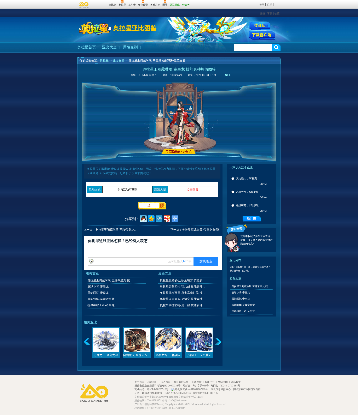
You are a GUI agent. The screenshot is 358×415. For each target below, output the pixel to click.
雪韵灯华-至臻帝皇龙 (101, 299)
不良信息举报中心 (221, 389)
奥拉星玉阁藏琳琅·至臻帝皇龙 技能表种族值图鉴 (110, 280)
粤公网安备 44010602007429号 (191, 389)
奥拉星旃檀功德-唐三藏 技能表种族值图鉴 (183, 305)
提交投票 (251, 219)
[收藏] (259, 26)
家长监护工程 (181, 381)
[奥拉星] (95, 28)
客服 (269, 13)
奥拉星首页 (86, 47)
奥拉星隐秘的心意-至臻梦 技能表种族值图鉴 (183, 280)
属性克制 (130, 47)
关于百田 (139, 381)
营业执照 (139, 389)
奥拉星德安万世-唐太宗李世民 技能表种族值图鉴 (183, 292)
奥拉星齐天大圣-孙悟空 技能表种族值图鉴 (183, 299)
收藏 (277, 13)
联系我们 (152, 381)
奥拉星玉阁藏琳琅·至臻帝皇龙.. (115, 229)
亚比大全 (109, 47)
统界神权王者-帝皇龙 (101, 305)
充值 (262, 13)
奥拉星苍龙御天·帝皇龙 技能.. (201, 229)
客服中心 (210, 381)
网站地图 (223, 381)
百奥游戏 (83, 4)
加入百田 (166, 381)
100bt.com (176, 75)
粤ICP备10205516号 (158, 389)
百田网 (99, 4)
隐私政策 (236, 381)
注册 (269, 4)
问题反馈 (197, 381)
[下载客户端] (262, 35)
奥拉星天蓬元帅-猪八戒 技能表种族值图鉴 (183, 286)
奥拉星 (104, 60)
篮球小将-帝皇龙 (98, 286)
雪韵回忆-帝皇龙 (98, 292)
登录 (261, 4)
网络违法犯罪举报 (152, 393)
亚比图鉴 (118, 60)
